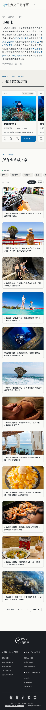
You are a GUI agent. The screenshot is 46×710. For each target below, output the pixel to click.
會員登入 (27, 678)
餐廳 (38, 175)
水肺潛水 (15, 175)
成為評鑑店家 (28, 662)
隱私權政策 (28, 686)
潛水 (4, 175)
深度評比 (27, 139)
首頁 (3, 17)
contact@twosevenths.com (14, 705)
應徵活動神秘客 (29, 666)
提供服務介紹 (7, 670)
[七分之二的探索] (23, 640)
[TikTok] (23, 698)
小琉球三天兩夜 (17, 55)
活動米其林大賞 (7, 675)
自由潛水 (27, 175)
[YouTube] (29, 698)
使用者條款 (28, 682)
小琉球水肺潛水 (21, 38)
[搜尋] (35, 4)
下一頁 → (35, 609)
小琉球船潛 (35, 48)
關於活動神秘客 (7, 662)
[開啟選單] (40, 4)
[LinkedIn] (35, 698)
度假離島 (11, 17)
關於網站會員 (7, 666)
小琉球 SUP (35, 41)
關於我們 (5, 658)
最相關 (40, 182)
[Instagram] (11, 698)
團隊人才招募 (28, 658)
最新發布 (31, 182)
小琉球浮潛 (7, 45)
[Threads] (17, 698)
